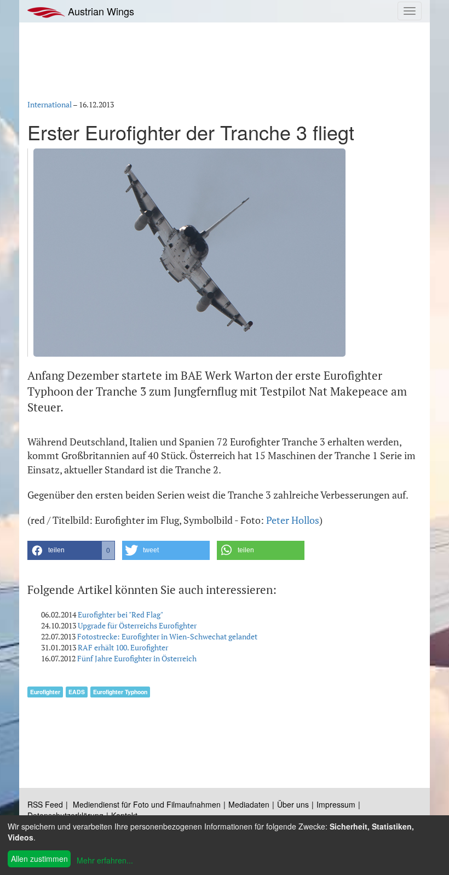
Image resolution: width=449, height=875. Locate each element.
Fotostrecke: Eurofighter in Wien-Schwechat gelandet (167, 636)
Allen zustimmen (39, 858)
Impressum (335, 804)
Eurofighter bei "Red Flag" (120, 614)
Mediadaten (248, 804)
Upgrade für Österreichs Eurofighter (137, 625)
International (49, 104)
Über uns (293, 804)
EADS (76, 692)
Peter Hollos (292, 520)
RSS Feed (45, 804)
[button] (71, 550)
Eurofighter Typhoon (120, 692)
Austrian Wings (99, 11)
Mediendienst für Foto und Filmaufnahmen (147, 804)
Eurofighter (45, 692)
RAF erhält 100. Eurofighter (123, 647)
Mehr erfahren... (105, 860)
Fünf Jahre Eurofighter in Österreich (137, 658)
